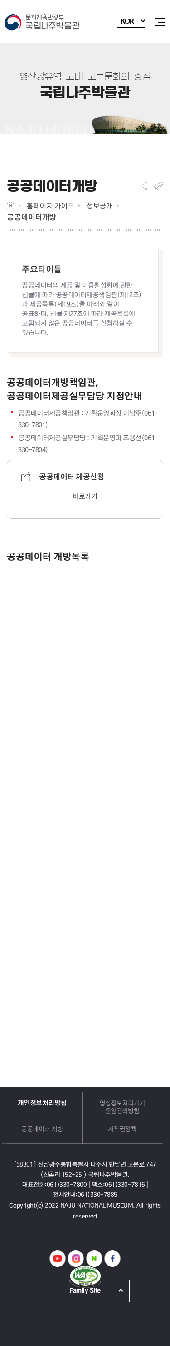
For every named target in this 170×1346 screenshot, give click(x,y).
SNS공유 (143, 185)
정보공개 (99, 205)
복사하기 (158, 185)
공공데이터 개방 (42, 1128)
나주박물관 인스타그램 (76, 1258)
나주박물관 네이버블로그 (94, 1258)
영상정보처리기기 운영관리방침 (122, 1106)
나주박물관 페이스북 (112, 1258)
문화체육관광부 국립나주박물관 (45, 23)
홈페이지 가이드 (50, 205)
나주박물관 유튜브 (57, 1258)
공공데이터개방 (31, 217)
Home (10, 205)
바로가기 (85, 496)
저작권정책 (122, 1128)
